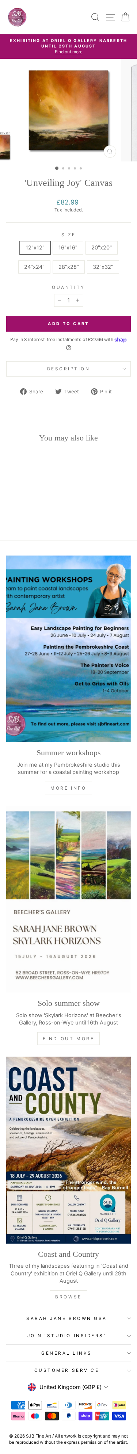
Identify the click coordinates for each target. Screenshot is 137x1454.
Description (68, 368)
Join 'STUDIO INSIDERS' (66, 1335)
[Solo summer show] (68, 899)
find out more (69, 1038)
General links (66, 1353)
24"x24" (34, 267)
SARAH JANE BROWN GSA (66, 1318)
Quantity (68, 287)
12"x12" (35, 247)
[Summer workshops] (68, 649)
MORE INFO (68, 788)
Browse (68, 1297)
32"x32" (103, 267)
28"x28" (68, 267)
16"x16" (67, 247)
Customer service (66, 1370)
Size (68, 234)
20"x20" (101, 247)
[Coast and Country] (68, 1150)
